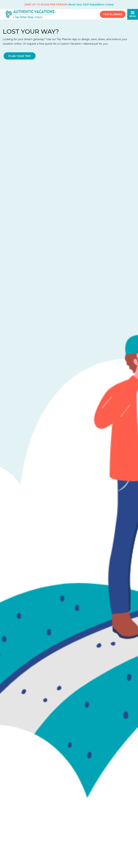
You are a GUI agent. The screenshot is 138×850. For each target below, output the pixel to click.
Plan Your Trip (19, 56)
